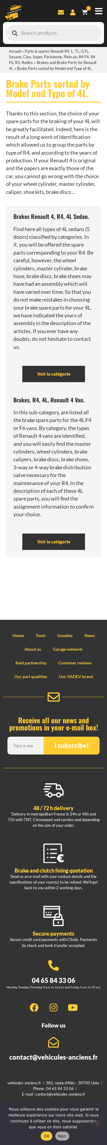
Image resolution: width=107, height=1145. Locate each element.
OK (46, 1136)
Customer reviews (75, 662)
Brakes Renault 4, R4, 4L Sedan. (51, 216)
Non (62, 1136)
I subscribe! (71, 745)
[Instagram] (53, 1008)
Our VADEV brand (76, 676)
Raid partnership (30, 662)
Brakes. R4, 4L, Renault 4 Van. (49, 400)
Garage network (68, 649)
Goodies (65, 635)
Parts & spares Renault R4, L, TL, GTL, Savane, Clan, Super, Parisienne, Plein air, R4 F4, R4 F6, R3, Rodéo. (52, 57)
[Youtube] (73, 1008)
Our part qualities (30, 676)
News (89, 635)
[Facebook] (34, 1008)
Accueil (15, 51)
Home (18, 635)
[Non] (97, 1123)
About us (32, 649)
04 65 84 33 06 (53, 980)
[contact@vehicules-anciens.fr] (53, 1042)
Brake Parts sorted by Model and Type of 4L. (47, 88)
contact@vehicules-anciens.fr (53, 1057)
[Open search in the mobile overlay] (53, 33)
